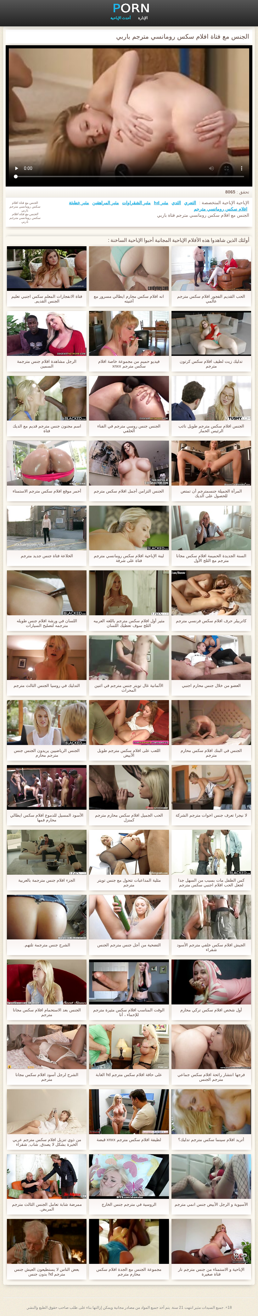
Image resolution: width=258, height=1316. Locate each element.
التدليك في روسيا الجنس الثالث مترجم (47, 685)
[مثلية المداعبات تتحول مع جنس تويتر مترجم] (129, 852)
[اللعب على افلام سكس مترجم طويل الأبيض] (129, 722)
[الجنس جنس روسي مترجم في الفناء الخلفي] (129, 398)
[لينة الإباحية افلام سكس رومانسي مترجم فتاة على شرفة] (129, 528)
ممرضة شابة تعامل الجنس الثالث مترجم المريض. (47, 1206)
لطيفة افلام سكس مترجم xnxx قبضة (129, 1139)
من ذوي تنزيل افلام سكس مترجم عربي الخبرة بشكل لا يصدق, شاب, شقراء (47, 1142)
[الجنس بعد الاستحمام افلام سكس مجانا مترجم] (47, 982)
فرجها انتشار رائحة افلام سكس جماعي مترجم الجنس (211, 1077)
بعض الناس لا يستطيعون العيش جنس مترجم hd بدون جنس (46, 1271)
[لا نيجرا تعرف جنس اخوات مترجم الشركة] (211, 787)
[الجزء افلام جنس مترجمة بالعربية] (47, 852)
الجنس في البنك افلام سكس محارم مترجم (211, 753)
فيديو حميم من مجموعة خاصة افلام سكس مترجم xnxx (129, 363)
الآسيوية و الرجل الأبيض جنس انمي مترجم (211, 1204)
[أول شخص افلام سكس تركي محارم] (211, 982)
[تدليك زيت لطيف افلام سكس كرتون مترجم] (211, 333)
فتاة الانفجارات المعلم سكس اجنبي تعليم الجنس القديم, (46, 298)
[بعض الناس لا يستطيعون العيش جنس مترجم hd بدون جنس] (47, 1241)
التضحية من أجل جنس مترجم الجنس (129, 945)
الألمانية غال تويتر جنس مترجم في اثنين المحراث (128, 688)
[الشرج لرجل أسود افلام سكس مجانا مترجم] (47, 1047)
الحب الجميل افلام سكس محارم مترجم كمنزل (129, 817)
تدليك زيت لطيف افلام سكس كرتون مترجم (211, 363)
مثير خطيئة (79, 202)
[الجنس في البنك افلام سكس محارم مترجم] (211, 722)
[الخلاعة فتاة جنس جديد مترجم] (47, 528)
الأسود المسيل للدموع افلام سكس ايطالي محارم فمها (46, 817)
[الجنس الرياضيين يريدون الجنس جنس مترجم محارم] (47, 722)
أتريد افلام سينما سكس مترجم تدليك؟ (211, 1139)
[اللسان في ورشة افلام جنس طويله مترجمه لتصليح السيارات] (47, 592)
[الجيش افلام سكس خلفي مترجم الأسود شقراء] (211, 917)
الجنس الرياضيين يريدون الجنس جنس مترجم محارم (47, 753)
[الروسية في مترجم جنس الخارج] (129, 1176)
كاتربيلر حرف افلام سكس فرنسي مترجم (211, 620)
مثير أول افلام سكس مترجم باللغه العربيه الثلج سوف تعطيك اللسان (129, 623)
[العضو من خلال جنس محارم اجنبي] (211, 657)
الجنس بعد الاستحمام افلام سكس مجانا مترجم (47, 1012)
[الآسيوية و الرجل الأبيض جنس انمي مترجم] (211, 1176)
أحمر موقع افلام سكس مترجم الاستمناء (47, 491)
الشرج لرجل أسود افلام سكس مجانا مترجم (46, 1077)
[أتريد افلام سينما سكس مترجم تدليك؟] (211, 1111)
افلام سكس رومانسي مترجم (220, 208)
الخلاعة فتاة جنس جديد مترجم (47, 555)
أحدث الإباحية (120, 18)
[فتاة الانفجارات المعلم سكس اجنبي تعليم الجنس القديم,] (47, 268)
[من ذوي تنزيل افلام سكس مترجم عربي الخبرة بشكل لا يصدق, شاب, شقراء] (47, 1111)
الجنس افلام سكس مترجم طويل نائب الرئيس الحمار (211, 428)
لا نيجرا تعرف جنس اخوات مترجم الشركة (211, 815)
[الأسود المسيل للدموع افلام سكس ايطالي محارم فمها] (47, 787)
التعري (190, 202)
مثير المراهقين (105, 202)
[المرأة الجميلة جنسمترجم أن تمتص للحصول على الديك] (211, 463)
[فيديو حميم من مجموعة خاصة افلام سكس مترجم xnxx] (129, 333)
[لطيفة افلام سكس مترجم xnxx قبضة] (129, 1111)
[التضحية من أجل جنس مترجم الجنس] (129, 917)
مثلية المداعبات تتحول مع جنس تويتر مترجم (129, 882)
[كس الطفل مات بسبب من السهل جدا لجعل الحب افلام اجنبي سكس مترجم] (211, 852)
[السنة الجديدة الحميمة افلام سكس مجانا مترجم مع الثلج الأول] (211, 528)
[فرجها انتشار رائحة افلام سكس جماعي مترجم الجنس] (211, 1047)
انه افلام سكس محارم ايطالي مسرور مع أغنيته (129, 298)
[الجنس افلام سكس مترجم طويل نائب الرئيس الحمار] (211, 398)
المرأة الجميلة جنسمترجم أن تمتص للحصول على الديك (211, 493)
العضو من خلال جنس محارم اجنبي (211, 685)
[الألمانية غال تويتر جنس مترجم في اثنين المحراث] (129, 657)
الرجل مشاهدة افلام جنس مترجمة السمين (46, 363)
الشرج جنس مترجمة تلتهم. (47, 945)
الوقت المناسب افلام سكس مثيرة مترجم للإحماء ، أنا (129, 1012)
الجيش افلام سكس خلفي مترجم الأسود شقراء (211, 947)
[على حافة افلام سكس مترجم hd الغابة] (129, 1047)
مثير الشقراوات (136, 202)
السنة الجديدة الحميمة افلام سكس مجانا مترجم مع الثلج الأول (211, 558)
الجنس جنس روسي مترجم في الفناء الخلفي (128, 428)
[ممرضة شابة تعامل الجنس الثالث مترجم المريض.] (47, 1176)
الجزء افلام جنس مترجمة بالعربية (46, 880)
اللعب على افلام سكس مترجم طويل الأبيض (128, 753)
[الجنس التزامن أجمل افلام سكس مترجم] (129, 463)
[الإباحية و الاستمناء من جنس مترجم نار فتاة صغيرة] (211, 1241)
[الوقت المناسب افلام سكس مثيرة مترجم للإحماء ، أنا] (129, 982)
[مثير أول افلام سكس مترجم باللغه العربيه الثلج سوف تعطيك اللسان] (129, 592)
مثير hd (161, 202)
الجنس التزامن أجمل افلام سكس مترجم (129, 491)
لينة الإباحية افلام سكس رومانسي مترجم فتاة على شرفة (129, 558)
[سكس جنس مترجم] (129, 8)
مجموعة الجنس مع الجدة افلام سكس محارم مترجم (128, 1271)
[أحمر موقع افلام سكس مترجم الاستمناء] (47, 463)
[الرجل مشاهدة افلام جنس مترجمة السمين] (47, 333)
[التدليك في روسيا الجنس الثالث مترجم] (47, 657)
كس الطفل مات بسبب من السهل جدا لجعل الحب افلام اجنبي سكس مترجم (211, 882)
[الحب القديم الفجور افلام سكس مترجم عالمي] (211, 268)
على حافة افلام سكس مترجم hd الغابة (129, 1074)
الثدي (176, 202)
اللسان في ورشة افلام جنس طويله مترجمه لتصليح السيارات (47, 623)
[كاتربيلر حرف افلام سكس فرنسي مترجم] (211, 592)
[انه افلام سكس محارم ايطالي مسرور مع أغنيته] (129, 268)
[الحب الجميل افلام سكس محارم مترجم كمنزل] (129, 787)
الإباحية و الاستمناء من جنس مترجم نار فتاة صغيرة (211, 1271)
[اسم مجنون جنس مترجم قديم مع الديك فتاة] (47, 398)
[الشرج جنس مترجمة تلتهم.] (47, 917)
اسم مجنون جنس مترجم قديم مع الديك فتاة (47, 428)
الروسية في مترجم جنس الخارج (129, 1204)
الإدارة (143, 18)
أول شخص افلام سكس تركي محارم (211, 1010)
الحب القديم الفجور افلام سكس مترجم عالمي (211, 298)
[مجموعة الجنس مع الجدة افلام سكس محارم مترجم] (129, 1241)
